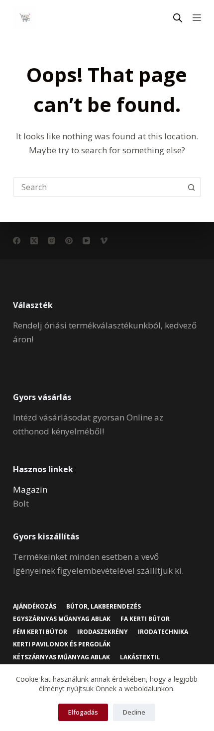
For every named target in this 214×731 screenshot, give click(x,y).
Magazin (30, 489)
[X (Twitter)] (34, 240)
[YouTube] (86, 240)
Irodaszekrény (102, 632)
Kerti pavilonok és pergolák (61, 644)
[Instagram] (51, 240)
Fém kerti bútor (40, 632)
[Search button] (191, 187)
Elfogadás (83, 712)
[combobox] (98, 187)
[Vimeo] (103, 240)
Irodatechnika (163, 632)
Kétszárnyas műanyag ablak (61, 657)
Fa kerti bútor (145, 619)
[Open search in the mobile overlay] (178, 17)
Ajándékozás (34, 607)
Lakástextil (140, 657)
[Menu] (197, 17)
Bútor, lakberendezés (103, 607)
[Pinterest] (69, 240)
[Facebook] (16, 240)
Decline (134, 712)
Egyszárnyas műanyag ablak (61, 619)
